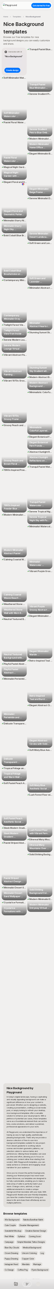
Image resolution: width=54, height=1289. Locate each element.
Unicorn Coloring (29, 1253)
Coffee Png (23, 1270)
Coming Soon (35, 1236)
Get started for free (41, 5)
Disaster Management (29, 1225)
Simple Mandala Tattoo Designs (31, 1242)
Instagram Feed (11, 1264)
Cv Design (9, 1270)
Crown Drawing (11, 1253)
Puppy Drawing (11, 1258)
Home (5, 16)
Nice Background (33, 16)
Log (42, 1253)
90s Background (12, 1219)
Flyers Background (40, 1270)
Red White (9, 1236)
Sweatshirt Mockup (13, 1231)
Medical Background (32, 1247)
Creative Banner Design (35, 1231)
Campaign (9, 1242)
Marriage (37, 1264)
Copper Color (28, 1258)
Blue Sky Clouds (12, 1247)
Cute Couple (10, 1225)
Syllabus (21, 1236)
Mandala (25, 1264)
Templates (17, 16)
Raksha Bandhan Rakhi (33, 1219)
